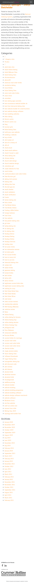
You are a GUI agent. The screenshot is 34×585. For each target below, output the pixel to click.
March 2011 (8, 498)
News (6, 312)
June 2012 (8, 469)
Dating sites (8, 182)
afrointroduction (10, 77)
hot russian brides (10, 255)
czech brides (8, 171)
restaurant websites (11, 333)
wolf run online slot (11, 406)
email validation (10, 192)
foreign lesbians (10, 213)
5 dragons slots (9, 59)
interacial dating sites (11, 262)
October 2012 (9, 466)
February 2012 (9, 477)
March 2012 (8, 474)
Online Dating (9, 314)
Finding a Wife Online (11, 210)
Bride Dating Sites (10, 129)
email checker (9, 189)
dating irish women (11, 179)
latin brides (8, 275)
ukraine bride (9, 372)
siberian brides (9, 348)
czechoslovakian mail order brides (15, 174)
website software (10, 398)
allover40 (8, 80)
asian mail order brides (12, 93)
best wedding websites (12, 114)
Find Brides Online (10, 208)
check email (8, 148)
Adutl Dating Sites (10, 75)
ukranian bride (9, 377)
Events (7, 197)
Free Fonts (8, 215)
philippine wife (9, 327)
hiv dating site (9, 228)
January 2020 (9, 422)
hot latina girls (9, 252)
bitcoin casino (9, 119)
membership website (11, 304)
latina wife (8, 278)
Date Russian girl (10, 176)
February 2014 (9, 448)
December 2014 (10, 443)
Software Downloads (11, 356)
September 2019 (10, 432)
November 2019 (10, 427)
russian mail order (10, 341)
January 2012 (9, 479)
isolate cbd (8, 265)
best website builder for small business (17, 109)
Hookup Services (10, 242)
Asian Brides (9, 88)
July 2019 (7, 438)
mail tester (8, 299)
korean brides (9, 273)
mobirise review (10, 309)
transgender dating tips (12, 361)
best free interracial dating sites (15, 106)
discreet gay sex (10, 187)
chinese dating (9, 158)
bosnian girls (9, 127)
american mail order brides (13, 83)
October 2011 (9, 487)
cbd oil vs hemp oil (11, 142)
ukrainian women (10, 374)
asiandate (8, 98)
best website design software (14, 111)
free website (8, 218)
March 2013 (8, 456)
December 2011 (10, 482)
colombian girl (9, 166)
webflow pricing (10, 382)
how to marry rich (10, 257)
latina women (9, 281)
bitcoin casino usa (10, 122)
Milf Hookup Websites (12, 307)
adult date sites (9, 67)
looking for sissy (10, 288)
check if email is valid (11, 153)
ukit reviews (8, 367)
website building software (13, 393)
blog (6, 124)
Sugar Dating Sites (11, 359)
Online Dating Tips (11, 320)
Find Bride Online (10, 205)
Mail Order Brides (10, 294)
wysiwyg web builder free (13, 413)
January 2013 (9, 461)
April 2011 (8, 495)
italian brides (9, 268)
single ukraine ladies (11, 351)
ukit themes (8, 369)
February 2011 (9, 500)
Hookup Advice (9, 234)
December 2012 (10, 464)
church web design (11, 161)
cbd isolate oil (9, 140)
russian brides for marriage (13, 338)
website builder (9, 385)
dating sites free (10, 184)
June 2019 (8, 440)
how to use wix (9, 260)
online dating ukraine (11, 322)
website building (10, 387)
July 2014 (7, 445)
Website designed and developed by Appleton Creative (17, 581)
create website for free (12, 169)
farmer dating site (10, 200)
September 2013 (10, 453)
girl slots (7, 223)
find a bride (8, 202)
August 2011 (9, 492)
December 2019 (10, 425)
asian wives (8, 96)
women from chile (10, 408)
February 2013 (9, 459)
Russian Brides (9, 335)
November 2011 (10, 485)
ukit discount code (10, 364)
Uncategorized (9, 380)
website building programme (14, 390)
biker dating (8, 116)
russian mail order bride (12, 343)
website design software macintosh (16, 395)
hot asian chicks (10, 247)
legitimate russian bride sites (14, 283)
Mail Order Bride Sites (12, 291)
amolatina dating (10, 85)
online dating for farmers (13, 317)
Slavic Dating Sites (11, 354)
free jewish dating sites (12, 221)
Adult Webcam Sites (11, 72)
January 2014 (9, 451)
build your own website (12, 132)
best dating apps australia (13, 101)
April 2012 (8, 472)
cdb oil (7, 145)
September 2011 (10, 490)
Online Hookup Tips (11, 325)
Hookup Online (9, 239)
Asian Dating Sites (10, 90)
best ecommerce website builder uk (16, 103)
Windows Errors (10, 400)
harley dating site (10, 226)
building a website (10, 135)
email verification (10, 195)
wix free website (10, 403)
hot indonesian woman (12, 249)
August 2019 (9, 435)
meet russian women (11, 301)
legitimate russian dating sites (14, 286)
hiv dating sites (9, 231)
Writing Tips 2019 (10, 411)
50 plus (7, 62)
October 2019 (9, 430)
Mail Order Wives (10, 296)
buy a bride (8, 137)
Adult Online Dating (11, 70)
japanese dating (10, 270)
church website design (12, 163)
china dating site (10, 156)
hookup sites (9, 244)
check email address (11, 150)
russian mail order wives (12, 346)
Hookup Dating (9, 236)
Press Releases (9, 330)
